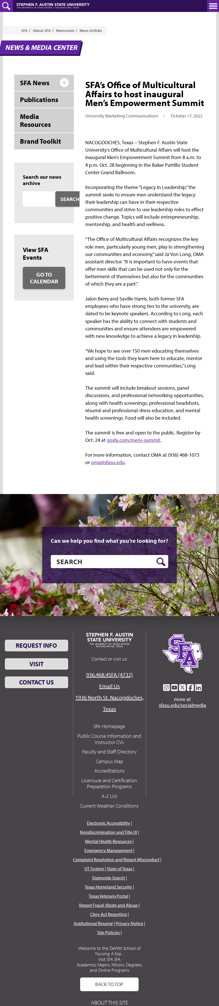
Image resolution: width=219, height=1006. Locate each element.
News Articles (91, 30)
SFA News (34, 82)
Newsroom (65, 30)
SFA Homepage (109, 726)
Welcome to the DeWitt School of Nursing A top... (109, 950)
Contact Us (36, 682)
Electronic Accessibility (108, 823)
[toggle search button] (6, 6)
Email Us (109, 686)
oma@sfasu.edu (108, 462)
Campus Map (109, 761)
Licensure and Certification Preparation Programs (109, 783)
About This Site (109, 1002)
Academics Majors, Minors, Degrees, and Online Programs (109, 967)
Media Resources (35, 120)
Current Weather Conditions (109, 805)
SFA (24, 30)
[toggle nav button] (213, 6)
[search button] (161, 562)
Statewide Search (108, 878)
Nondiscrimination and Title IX (108, 832)
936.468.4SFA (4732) (109, 674)
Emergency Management (108, 850)
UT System (94, 868)
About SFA (42, 30)
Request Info (36, 645)
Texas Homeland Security (108, 887)
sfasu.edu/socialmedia (182, 705)
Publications (39, 99)
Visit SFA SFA (109, 959)
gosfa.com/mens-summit (133, 440)
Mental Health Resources (108, 841)
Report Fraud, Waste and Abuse (108, 905)
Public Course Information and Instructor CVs (109, 739)
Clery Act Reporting (108, 914)
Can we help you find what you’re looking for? (109, 540)
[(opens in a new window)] (166, 687)
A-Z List (109, 796)
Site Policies (108, 932)
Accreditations (109, 770)
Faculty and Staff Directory (109, 751)
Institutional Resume (93, 923)
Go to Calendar (44, 278)
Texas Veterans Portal (108, 896)
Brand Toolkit (40, 141)
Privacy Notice (129, 923)
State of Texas (119, 868)
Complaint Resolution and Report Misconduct (116, 859)
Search (69, 199)
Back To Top (109, 984)
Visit (36, 664)
